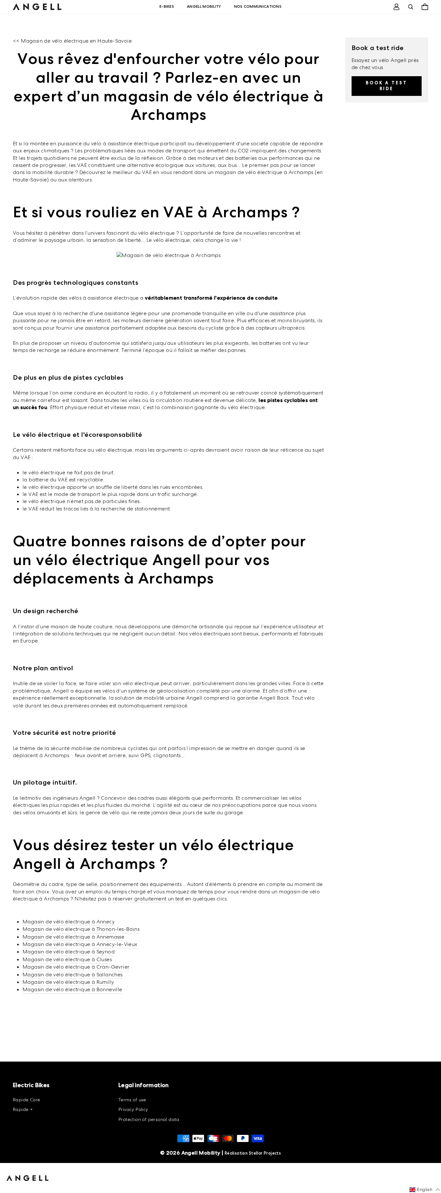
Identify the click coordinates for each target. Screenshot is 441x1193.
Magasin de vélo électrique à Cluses (67, 959)
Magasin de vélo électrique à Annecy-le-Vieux (80, 944)
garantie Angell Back (263, 697)
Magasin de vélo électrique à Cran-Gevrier (76, 966)
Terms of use (132, 1100)
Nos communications (258, 6)
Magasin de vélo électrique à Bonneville (72, 989)
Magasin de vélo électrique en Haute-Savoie (76, 40)
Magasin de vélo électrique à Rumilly (68, 982)
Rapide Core (26, 1100)
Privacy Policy (133, 1109)
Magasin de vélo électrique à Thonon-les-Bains (81, 929)
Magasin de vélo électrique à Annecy (69, 921)
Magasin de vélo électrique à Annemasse (73, 936)
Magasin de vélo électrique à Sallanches (73, 974)
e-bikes (166, 6)
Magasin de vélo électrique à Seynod (69, 951)
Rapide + (23, 1109)
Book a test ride (386, 85)
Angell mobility (204, 6)
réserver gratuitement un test (148, 898)
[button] (424, 1190)
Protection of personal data (148, 1119)
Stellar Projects (265, 1153)
